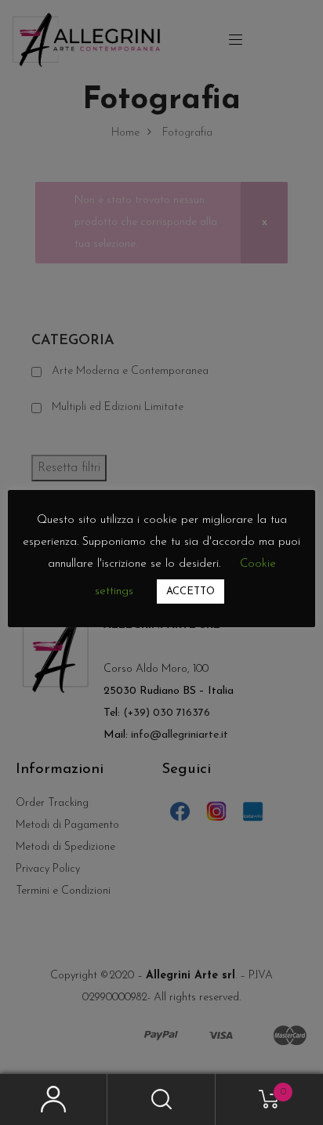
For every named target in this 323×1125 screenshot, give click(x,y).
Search (161, 1099)
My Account (53, 1099)
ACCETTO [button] (190, 591)
